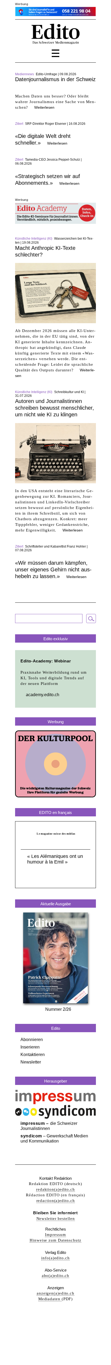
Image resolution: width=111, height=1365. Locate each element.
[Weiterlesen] (55, 90)
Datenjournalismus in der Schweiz (55, 79)
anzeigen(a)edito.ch (55, 1293)
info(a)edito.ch (55, 1258)
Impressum (55, 1234)
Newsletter (30, 1062)
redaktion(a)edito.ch (55, 1189)
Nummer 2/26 (58, 1009)
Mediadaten (50, 1299)
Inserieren (30, 1047)
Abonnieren (31, 1039)
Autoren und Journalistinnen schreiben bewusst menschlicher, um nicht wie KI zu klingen (54, 407)
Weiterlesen (44, 107)
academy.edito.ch (42, 694)
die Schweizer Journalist (48, 1126)
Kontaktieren (32, 1054)
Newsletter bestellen (55, 1218)
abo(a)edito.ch (56, 1275)
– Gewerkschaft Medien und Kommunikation (54, 1138)
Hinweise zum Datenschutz (55, 1240)
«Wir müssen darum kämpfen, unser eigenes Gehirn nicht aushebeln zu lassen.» (53, 569)
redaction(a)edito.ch (55, 1200)
